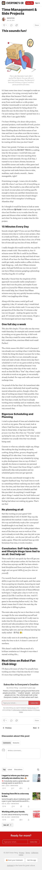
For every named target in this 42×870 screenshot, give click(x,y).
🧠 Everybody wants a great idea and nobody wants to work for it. (15, 782)
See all (6, 825)
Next (35, 728)
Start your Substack (15, 860)
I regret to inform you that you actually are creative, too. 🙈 (15, 776)
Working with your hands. (13, 812)
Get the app (31, 860)
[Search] (38, 769)
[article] (21, 782)
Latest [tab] (10, 770)
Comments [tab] (7, 743)
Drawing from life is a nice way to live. (15, 795)
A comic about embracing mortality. (15, 814)
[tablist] (11, 743)
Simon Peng (11, 18)
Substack (10, 865)
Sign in (37, 3)
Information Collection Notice (22, 710)
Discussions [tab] (18, 770)
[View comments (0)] (11, 25)
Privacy (21, 853)
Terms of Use (31, 708)
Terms (28, 853)
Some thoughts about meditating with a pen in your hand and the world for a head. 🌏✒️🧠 (16, 800)
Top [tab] (4, 770)
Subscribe (29, 3)
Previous (8, 728)
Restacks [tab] (16, 743)
